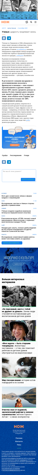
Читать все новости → (12, 243)
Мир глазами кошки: (19, 381)
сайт (3, 225)
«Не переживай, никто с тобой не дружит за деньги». (18, 312)
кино (3, 216)
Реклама (19, 438)
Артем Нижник (12, 28)
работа (4, 234)
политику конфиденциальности (11, 470)
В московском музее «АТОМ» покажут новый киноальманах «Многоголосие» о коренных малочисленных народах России (19, 220)
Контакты (19, 441)
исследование (16, 155)
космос (4, 193)
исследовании (21, 49)
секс (3, 201)
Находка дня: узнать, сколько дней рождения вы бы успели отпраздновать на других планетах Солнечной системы (19, 229)
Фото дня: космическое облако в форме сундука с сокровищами (17, 197)
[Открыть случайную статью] (27, 22)
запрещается (23, 460)
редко (28, 120)
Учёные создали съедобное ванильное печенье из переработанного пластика (16, 212)
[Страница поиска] (31, 22)
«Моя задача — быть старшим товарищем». (18, 348)
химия (4, 208)
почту (13, 465)
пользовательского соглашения (11, 468)
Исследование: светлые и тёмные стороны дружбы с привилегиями (18, 204)
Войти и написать (28, 179)
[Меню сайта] (35, 22)
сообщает (20, 56)
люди (27, 155)
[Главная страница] (5, 22)
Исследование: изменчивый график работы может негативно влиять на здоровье (18, 238)
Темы (19, 445)
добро (4, 28)
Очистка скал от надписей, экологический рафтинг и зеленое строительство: (17, 413)
